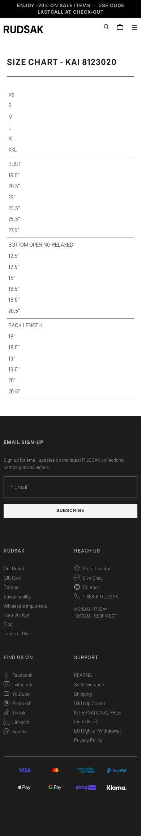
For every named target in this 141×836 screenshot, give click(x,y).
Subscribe (70, 510)
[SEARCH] (106, 26)
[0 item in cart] (120, 27)
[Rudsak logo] (23, 29)
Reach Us (87, 551)
